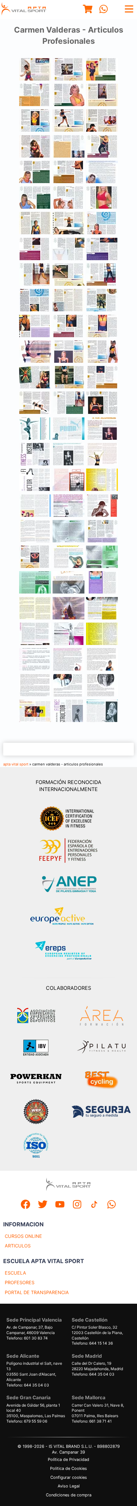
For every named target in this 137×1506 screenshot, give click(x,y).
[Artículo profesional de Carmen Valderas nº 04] (35, 147)
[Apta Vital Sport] (24, 10)
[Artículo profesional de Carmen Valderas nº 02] (68, 121)
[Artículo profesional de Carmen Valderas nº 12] (102, 250)
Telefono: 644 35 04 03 (27, 1385)
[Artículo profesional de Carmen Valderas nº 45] (102, 712)
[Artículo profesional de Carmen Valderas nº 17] (35, 96)
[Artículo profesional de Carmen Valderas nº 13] (35, 250)
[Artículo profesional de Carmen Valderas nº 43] (102, 532)
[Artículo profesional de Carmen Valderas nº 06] (102, 96)
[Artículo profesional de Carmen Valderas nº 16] (68, 250)
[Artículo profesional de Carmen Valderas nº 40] (35, 403)
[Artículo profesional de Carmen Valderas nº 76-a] (35, 635)
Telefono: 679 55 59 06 (26, 1421)
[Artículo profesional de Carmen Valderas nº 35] (35, 121)
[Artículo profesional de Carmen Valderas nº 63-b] (68, 635)
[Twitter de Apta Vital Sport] (43, 1205)
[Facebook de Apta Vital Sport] (25, 1205)
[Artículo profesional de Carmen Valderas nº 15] (35, 198)
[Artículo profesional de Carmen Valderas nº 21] (35, 224)
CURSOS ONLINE (23, 1236)
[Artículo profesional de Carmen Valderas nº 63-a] (68, 506)
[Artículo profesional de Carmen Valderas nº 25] (35, 301)
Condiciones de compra (68, 1495)
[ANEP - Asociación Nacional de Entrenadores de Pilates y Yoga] (68, 884)
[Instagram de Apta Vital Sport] (77, 1205)
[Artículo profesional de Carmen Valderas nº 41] (68, 403)
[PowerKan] (36, 1079)
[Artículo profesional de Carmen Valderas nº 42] (102, 403)
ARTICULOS (18, 1245)
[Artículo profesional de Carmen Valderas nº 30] (68, 327)
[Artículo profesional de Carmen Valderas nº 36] (102, 352)
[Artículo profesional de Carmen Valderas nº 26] (35, 558)
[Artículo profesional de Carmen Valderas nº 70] (102, 583)
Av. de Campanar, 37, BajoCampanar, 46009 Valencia (30, 1330)
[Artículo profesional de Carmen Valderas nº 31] (102, 327)
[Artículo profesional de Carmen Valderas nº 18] (68, 198)
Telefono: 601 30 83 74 (27, 1338)
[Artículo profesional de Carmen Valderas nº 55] (68, 481)
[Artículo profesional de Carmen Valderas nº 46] (35, 429)
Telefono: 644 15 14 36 (92, 1343)
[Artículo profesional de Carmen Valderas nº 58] (102, 635)
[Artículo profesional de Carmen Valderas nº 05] (102, 121)
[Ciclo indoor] (101, 1079)
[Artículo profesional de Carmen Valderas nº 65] (102, 660)
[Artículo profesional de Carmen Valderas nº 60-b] (35, 532)
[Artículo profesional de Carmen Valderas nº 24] (102, 275)
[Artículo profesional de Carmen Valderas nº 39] (102, 378)
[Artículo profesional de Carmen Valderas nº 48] (102, 429)
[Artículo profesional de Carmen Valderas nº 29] (35, 327)
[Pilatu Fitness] (101, 1047)
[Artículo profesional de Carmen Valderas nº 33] (68, 352)
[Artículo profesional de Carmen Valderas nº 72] (68, 609)
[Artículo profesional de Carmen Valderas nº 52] (68, 455)
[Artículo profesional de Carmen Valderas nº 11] (68, 173)
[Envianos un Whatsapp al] (111, 1205)
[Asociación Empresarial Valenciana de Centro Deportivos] (36, 1016)
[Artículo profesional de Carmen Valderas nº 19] (102, 198)
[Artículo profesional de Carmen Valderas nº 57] (35, 506)
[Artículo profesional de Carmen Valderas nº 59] (102, 506)
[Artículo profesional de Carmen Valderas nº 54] (35, 481)
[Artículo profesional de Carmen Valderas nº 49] (68, 712)
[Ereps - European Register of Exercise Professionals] (69, 951)
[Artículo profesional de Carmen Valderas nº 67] (68, 686)
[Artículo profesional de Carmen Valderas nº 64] (68, 660)
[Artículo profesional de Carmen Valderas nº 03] (68, 70)
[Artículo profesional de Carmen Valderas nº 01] (35, 70)
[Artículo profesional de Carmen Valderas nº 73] (35, 712)
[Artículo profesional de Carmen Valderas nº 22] (68, 224)
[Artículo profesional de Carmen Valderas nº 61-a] (68, 532)
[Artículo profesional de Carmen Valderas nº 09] (102, 147)
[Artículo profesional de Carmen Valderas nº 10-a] (102, 70)
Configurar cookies (68, 1477)
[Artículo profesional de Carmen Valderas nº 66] (35, 686)
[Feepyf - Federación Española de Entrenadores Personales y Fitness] (68, 850)
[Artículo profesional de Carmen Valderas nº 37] (35, 378)
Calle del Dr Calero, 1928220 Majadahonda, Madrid (97, 1366)
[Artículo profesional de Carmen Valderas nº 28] (102, 301)
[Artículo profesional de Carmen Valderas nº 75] (102, 173)
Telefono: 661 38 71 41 (92, 1421)
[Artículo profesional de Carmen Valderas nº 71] (35, 609)
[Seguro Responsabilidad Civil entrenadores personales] (101, 1113)
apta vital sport (15, 764)
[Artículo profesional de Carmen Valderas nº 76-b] (35, 660)
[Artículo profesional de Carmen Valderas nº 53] (102, 455)
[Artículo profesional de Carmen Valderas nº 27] (68, 301)
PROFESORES (19, 1282)
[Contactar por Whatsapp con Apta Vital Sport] (103, 9)
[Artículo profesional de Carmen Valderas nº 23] (68, 275)
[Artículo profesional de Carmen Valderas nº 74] (102, 609)
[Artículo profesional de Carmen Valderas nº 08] (68, 147)
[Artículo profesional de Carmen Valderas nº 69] (68, 558)
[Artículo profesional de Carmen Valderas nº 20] (35, 275)
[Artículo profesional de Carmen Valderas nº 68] (102, 686)
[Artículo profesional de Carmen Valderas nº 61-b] (102, 558)
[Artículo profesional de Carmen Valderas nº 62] (35, 583)
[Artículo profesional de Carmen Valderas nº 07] (68, 96)
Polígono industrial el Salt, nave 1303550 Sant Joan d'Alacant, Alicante (34, 1371)
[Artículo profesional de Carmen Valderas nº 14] (35, 173)
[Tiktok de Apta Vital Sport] (94, 1205)
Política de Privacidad (68, 1459)
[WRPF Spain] (36, 1112)
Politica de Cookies (68, 1468)
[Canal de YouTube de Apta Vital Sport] (60, 1205)
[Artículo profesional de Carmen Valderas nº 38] (68, 378)
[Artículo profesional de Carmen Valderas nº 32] (35, 352)
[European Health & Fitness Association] (69, 917)
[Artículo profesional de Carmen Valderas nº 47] (68, 429)
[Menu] (87, 9)
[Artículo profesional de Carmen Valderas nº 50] (35, 455)
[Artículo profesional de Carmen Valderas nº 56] (102, 481)
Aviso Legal (69, 1486)
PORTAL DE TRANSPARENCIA (37, 1292)
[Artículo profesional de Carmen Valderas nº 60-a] (68, 583)
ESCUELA (15, 1273)
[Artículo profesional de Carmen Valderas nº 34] (102, 224)
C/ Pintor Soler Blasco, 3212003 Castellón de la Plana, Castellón (97, 1332)
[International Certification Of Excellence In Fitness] (68, 817)
